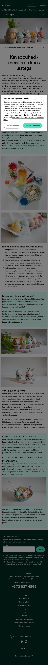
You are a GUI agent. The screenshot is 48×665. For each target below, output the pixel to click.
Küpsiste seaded (12, 125)
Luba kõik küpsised (32, 125)
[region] (24, 113)
